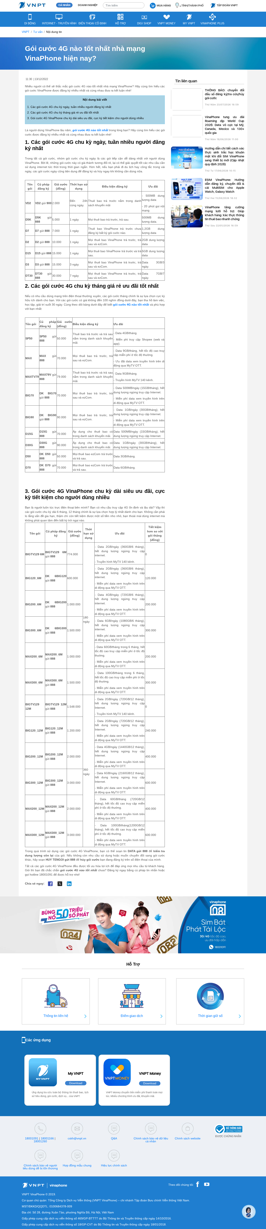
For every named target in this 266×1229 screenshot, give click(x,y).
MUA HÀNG (164, 5)
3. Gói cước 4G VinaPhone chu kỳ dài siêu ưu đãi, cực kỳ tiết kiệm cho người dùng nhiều (85, 118)
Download (75, 1083)
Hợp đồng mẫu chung (77, 1165)
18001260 (40, 1141)
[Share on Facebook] (50, 884)
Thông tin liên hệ (55, 1016)
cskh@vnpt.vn (77, 1138)
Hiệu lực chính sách (114, 1165)
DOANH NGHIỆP (87, 5)
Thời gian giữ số (210, 1016)
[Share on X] (59, 884)
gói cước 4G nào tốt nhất (90, 130)
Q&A (114, 1138)
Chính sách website (188, 1138)
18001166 (47, 1138)
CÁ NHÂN (64, 5)
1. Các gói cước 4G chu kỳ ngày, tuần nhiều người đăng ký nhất (69, 107)
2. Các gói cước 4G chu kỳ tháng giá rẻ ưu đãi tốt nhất (63, 112)
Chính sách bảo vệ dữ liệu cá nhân (151, 1140)
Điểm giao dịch (132, 1016)
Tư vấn (38, 31)
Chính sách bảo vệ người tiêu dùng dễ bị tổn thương (40, 1167)
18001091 (31, 1138)
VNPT (26, 31)
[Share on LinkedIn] (69, 884)
